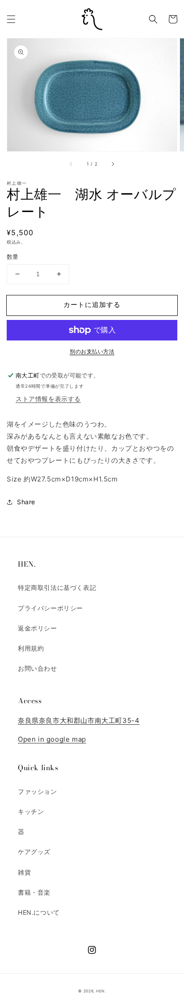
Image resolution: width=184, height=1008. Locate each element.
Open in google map (52, 739)
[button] (11, 19)
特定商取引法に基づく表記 (57, 587)
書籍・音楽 (34, 892)
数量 (13, 256)
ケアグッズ (34, 851)
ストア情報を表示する (48, 398)
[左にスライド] (71, 164)
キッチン (31, 811)
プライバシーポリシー (50, 608)
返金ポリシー (37, 628)
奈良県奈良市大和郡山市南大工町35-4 (78, 720)
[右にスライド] (112, 164)
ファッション (37, 791)
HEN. (101, 991)
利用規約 (31, 648)
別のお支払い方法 (92, 351)
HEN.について (39, 912)
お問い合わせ (37, 668)
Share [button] (26, 502)
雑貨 (24, 872)
